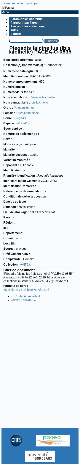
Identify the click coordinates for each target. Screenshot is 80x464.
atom (6, 289)
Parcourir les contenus (26, 19)
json (30, 289)
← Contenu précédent (25, 296)
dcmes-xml (18, 289)
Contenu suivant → (23, 300)
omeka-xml (41, 289)
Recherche (51, 40)
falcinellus (23, 123)
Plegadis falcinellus (42, 97)
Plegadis (20, 118)
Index (14, 30)
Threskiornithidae (27, 113)
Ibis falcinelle (39, 102)
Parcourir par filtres (24, 22)
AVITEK (25, 264)
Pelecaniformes (24, 107)
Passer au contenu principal (19, 3)
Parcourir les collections (27, 26)
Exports (16, 33)
